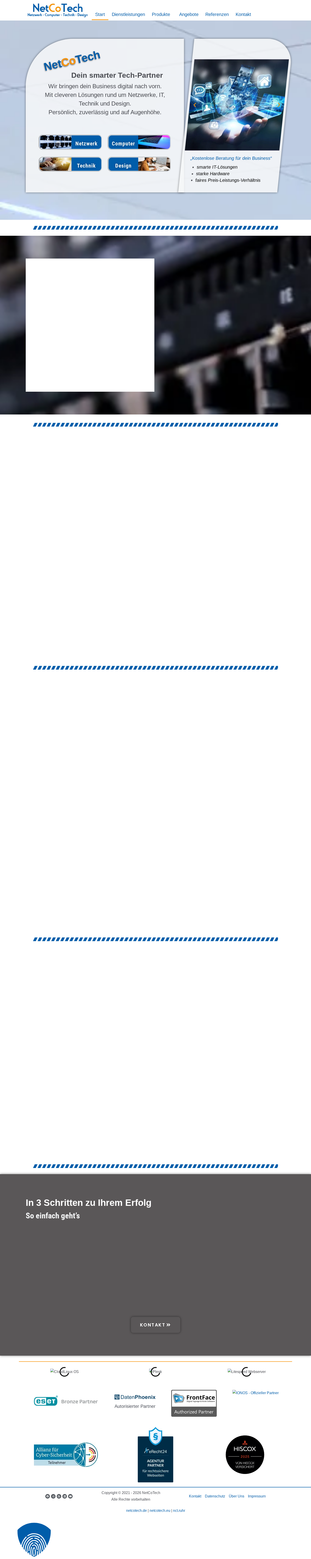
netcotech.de (136, 1510)
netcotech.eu (160, 1510)
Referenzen (217, 14)
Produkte (161, 14)
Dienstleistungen (128, 14)
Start (100, 14)
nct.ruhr (179, 1510)
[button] (195, 105)
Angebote (189, 14)
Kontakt (243, 14)
